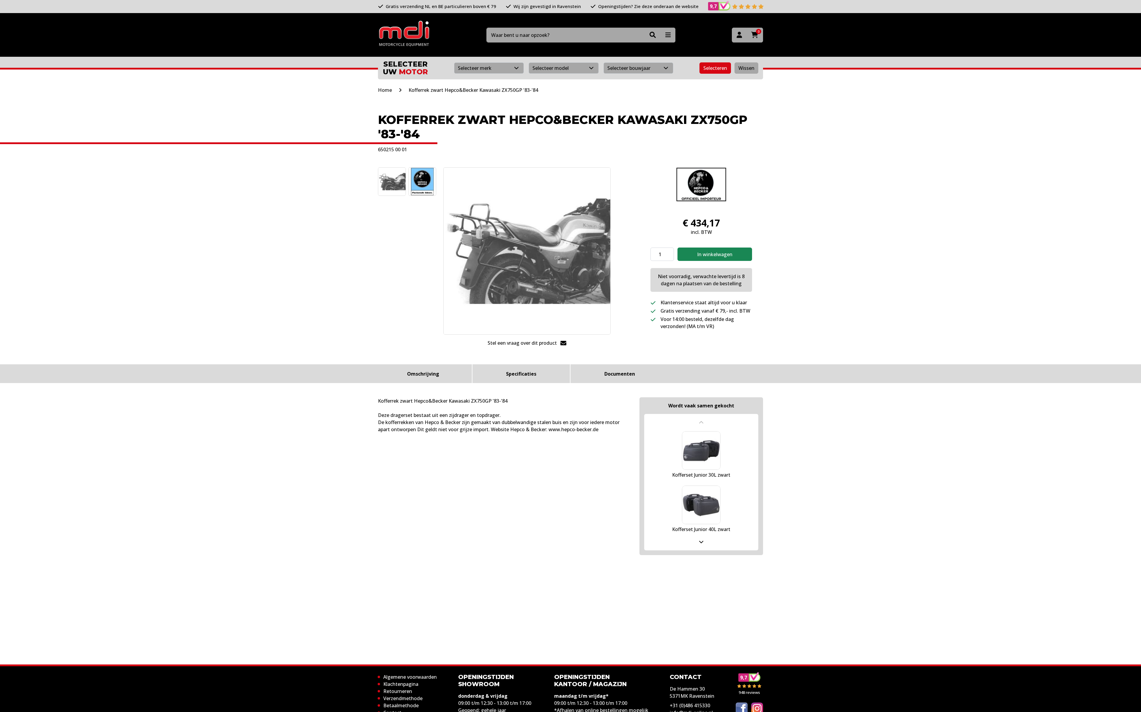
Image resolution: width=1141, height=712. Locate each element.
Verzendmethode (403, 698)
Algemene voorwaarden (410, 677)
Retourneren (397, 691)
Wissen (746, 68)
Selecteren (715, 68)
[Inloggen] (739, 35)
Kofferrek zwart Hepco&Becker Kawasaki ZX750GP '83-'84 (473, 90)
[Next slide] (701, 542)
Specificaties (521, 374)
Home (385, 90)
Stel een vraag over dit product (523, 343)
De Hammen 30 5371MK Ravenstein (692, 692)
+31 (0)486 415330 (690, 705)
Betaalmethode (401, 705)
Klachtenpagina (400, 684)
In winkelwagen (714, 254)
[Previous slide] (701, 422)
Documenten (619, 374)
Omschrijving (423, 374)
